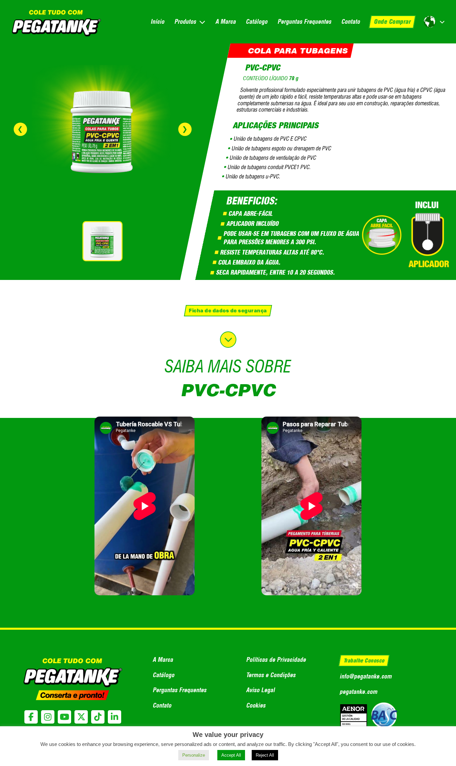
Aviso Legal (260, 690)
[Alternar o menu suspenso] (202, 22)
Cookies (255, 705)
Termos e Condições (270, 675)
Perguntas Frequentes (304, 21)
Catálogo (256, 21)
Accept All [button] (231, 755)
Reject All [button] (265, 755)
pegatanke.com (358, 692)
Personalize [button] (193, 755)
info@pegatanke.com (365, 676)
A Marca (225, 21)
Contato (350, 21)
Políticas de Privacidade (276, 659)
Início (157, 21)
